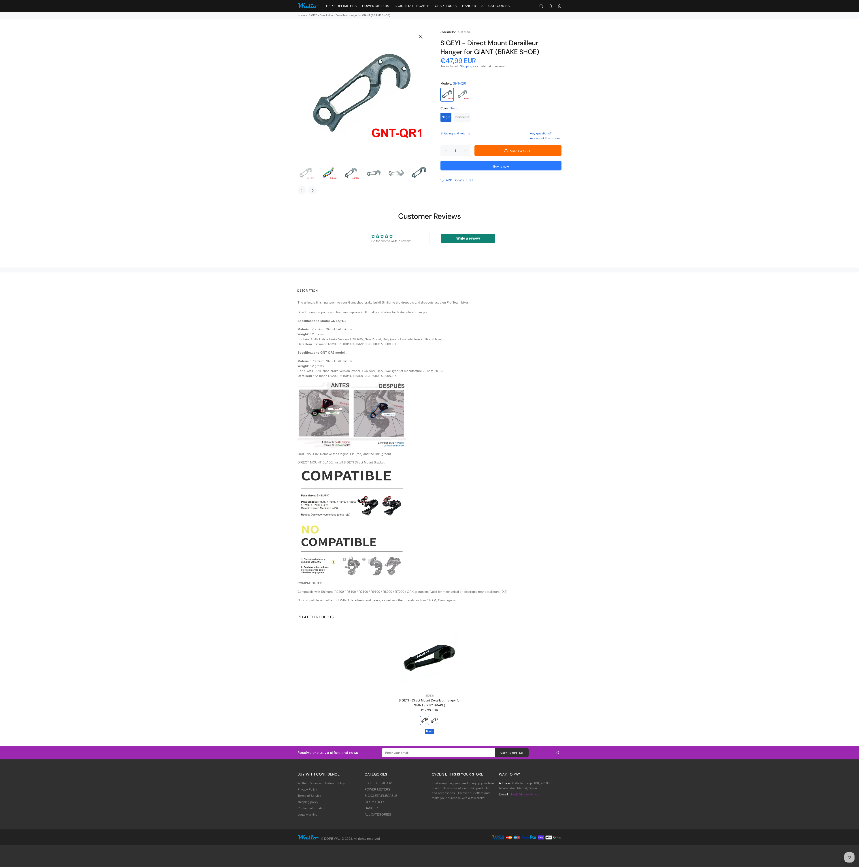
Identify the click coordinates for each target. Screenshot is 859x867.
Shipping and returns (455, 133)
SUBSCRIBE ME (512, 753)
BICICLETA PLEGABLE (381, 795)
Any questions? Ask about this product (545, 136)
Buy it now (501, 166)
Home (301, 15)
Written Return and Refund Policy (321, 783)
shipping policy (308, 802)
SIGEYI (429, 695)
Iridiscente (462, 117)
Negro (446, 117)
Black (429, 731)
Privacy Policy (307, 789)
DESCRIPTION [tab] (307, 291)
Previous (302, 190)
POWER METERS (377, 789)
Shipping (466, 66)
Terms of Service (309, 795)
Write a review (468, 238)
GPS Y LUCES (375, 802)
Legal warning (307, 814)
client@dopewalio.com (525, 794)
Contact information (311, 808)
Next (312, 190)
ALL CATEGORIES (378, 814)
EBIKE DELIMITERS (379, 783)
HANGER (371, 808)
